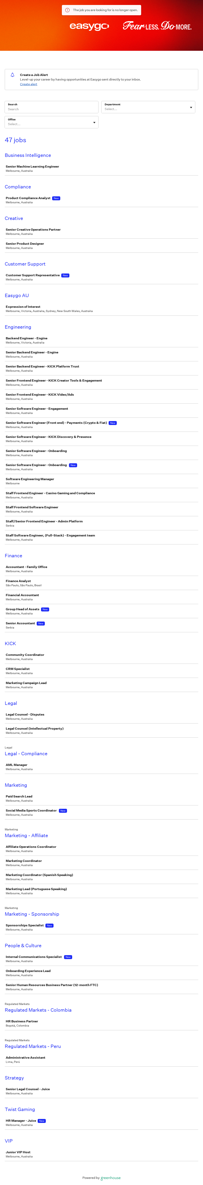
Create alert (28, 84)
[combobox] (8, 124)
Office (12, 119)
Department (112, 104)
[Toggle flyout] (191, 107)
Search (12, 104)
